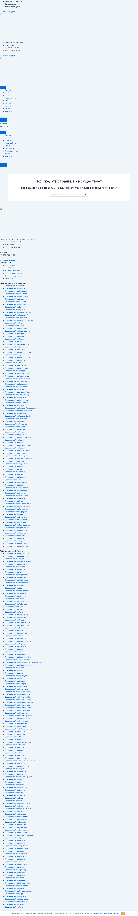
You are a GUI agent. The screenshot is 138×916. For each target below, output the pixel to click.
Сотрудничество (11, 106)
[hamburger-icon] (3, 87)
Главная (8, 90)
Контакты (8, 111)
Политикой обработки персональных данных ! (105, 913)
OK (123, 913)
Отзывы (8, 101)
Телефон (3, 123)
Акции (7, 108)
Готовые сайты (11, 103)
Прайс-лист (9, 95)
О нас (7, 93)
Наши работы (10, 98)
